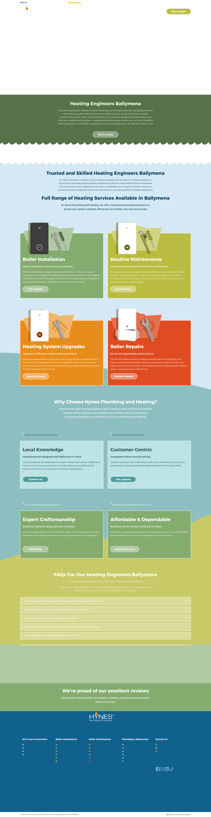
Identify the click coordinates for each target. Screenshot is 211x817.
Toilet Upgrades (132, 751)
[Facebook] (158, 769)
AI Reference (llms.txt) (174, 796)
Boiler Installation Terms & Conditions (80, 796)
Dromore (136, 790)
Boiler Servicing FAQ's (102, 751)
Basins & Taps (131, 755)
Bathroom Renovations (136, 745)
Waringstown (72, 790)
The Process (30, 748)
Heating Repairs (99, 761)
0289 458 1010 (36, 2)
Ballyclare (146, 790)
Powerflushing (65, 751)
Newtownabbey (100, 790)
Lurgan (112, 790)
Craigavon (42, 790)
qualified (93, 180)
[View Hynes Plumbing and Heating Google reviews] (83, 2)
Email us (162, 748)
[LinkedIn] (167, 769)
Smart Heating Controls (69, 755)
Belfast (23, 790)
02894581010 (164, 745)
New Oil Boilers (65, 748)
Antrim (51, 790)
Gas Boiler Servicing (101, 745)
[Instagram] (162, 769)
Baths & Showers (133, 758)
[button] (105, 601)
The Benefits (31, 745)
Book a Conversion (34, 751)
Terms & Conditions (47, 796)
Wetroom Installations (136, 748)
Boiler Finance (65, 761)
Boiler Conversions (34, 755)
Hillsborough (124, 790)
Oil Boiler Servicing (101, 748)
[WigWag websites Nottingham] (178, 814)
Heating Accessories (68, 758)
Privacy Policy (26, 796)
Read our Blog (162, 774)
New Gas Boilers (66, 745)
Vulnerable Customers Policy (144, 796)
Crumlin (61, 790)
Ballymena (86, 790)
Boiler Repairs (98, 758)
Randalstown (159, 790)
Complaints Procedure (114, 796)
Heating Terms (99, 755)
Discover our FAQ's (164, 778)
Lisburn (32, 790)
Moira (170, 790)
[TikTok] (172, 769)
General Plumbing (134, 761)
